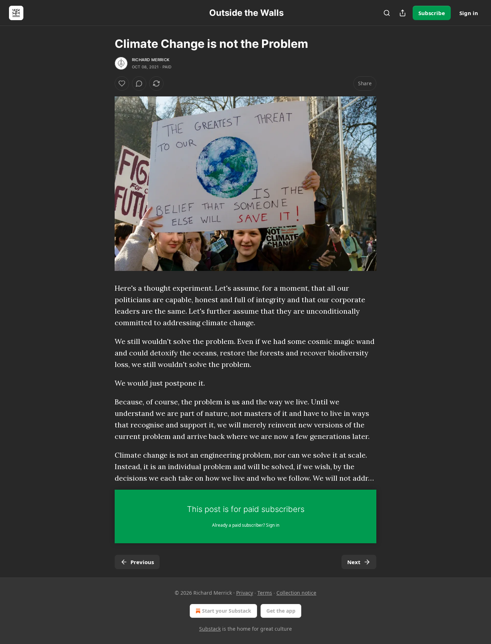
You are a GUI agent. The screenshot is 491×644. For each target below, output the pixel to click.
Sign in (468, 13)
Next (354, 562)
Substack (210, 628)
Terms (264, 592)
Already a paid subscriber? (245, 525)
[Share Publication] (402, 13)
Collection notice (296, 592)
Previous (142, 562)
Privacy (244, 592)
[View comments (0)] (139, 83)
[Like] (122, 83)
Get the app (280, 610)
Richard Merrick (150, 59)
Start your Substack (226, 610)
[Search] (387, 13)
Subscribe (431, 13)
